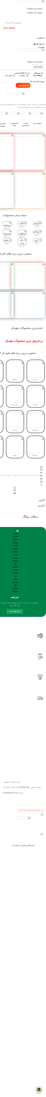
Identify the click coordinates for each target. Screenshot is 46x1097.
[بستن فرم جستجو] (43, 3)
